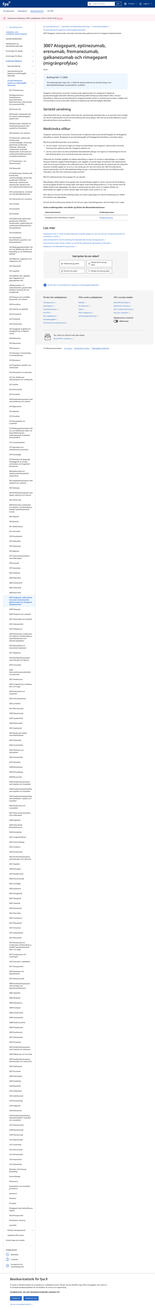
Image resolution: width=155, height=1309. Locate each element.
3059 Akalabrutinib (16, 874)
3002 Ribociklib (15, 578)
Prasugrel (12, 1203)
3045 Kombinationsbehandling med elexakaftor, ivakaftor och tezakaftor (20, 799)
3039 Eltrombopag (16, 772)
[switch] (116, 321)
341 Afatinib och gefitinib (18, 309)
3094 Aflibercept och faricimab (20, 1054)
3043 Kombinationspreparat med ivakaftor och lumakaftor (20, 783)
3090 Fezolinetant (15, 1032)
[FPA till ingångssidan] (7, 3)
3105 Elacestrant (15, 1110)
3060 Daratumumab (16, 879)
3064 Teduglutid (15, 898)
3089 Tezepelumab (16, 1027)
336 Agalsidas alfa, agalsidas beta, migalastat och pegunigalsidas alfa (19, 278)
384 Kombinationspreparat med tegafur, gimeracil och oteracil (21, 494)
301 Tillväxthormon (16, 90)
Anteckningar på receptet (15, 1240)
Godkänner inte (31, 1298)
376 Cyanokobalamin (17, 442)
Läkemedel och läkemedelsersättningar (16, 33)
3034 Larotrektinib (16, 745)
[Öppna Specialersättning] (33, 66)
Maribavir (12, 1198)
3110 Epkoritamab (16, 1140)
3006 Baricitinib (15, 593)
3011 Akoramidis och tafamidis (20, 619)
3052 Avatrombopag (16, 842)
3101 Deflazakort (15, 1091)
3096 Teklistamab (15, 1066)
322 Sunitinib (14, 204)
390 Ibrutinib (14, 521)
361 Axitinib (13, 384)
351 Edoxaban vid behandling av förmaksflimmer (20, 354)
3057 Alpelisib (14, 864)
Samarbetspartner (15, 27)
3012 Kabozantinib (16, 624)
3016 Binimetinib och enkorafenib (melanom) (17, 647)
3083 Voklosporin (15, 1003)
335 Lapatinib (14, 271)
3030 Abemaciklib (15, 723)
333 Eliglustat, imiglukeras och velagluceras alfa (20, 260)
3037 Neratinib (14, 762)
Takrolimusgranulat (16, 1215)
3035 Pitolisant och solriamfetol (16, 751)
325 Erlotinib (14, 214)
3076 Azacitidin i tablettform (19, 962)
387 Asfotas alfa (15, 500)
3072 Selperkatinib (16, 933)
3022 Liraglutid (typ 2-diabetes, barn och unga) (20, 685)
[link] (9, 11)
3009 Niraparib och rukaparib (20, 614)
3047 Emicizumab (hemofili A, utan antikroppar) (20, 814)
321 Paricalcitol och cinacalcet (20, 199)
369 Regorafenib (15, 406)
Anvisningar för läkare (14, 56)
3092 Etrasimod (15, 1042)
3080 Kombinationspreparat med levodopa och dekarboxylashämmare (19, 986)
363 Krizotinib (14, 394)
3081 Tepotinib (14, 993)
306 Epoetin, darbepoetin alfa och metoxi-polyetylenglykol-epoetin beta (20, 116)
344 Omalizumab (15, 324)
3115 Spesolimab (15, 1164)
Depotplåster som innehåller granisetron (19, 1187)
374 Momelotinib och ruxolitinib (17, 422)
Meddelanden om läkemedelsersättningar (14, 45)
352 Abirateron (14, 360)
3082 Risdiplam (15, 998)
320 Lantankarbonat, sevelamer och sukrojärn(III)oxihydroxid (20, 193)
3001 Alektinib (14, 573)
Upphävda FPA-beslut (15, 1235)
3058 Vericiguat (15, 869)
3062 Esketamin (15, 889)
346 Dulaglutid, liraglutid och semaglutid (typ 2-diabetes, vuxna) (20, 331)
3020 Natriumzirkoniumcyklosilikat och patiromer (20, 672)
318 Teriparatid (14, 168)
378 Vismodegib (15, 454)
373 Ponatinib (14, 416)
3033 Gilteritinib (15, 740)
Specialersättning (13, 66)
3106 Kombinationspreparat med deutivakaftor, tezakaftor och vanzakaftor (20, 1118)
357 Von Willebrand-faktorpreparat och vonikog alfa (21, 379)
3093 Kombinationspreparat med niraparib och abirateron (20, 1048)
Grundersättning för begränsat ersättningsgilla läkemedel (16, 83)
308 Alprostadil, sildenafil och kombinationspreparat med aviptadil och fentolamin (20, 126)
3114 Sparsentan (15, 1159)
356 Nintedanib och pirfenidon (20, 372)
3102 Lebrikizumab (16, 1096)
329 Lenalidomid (15, 233)
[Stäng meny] (33, 61)
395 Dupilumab (15, 546)
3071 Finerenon (15, 928)
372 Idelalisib (14, 411)
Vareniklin (13, 1225)
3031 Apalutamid (15, 728)
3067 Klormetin (15, 913)
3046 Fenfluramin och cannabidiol (17, 807)
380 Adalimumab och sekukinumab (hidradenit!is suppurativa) (19, 473)
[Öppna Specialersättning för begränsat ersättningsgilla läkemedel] (33, 73)
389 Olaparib (14, 517)
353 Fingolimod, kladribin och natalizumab (20, 366)
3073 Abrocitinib (15, 938)
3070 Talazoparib (15, 923)
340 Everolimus (15, 304)
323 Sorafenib (14, 209)
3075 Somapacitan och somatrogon (17, 956)
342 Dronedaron (15, 314)
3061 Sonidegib (15, 884)
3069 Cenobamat (15, 918)
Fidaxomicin (13, 1181)
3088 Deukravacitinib (17, 1022)
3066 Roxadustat (15, 908)
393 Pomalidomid (15, 536)
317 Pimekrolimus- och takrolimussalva (17, 162)
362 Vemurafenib (15, 389)
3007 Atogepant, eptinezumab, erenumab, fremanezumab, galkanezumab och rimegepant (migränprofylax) (20, 601)
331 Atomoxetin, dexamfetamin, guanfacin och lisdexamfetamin (20, 240)
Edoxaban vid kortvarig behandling (17, 1170)
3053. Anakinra (14, 847)
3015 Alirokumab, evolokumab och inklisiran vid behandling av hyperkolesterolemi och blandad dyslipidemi (20, 637)
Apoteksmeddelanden (14, 39)
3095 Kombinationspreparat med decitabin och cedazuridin (20, 1060)
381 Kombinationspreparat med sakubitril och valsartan (21, 482)
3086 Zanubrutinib (16, 1013)
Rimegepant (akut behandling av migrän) (21, 1209)
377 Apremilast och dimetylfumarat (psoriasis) (18, 448)
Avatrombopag (14, 1176)
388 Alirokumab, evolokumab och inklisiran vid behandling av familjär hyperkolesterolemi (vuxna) (20, 508)
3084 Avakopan (15, 1008)
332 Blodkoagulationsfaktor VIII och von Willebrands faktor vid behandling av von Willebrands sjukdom (20, 250)
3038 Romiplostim (16, 767)
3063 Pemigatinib (15, 893)
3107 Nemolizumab (16, 1125)
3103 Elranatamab (16, 1101)
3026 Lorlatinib (14, 703)
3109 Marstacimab (16, 1135)
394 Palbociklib (15, 541)
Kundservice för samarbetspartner (17, 1266)
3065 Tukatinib (14, 903)
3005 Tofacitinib (15, 588)
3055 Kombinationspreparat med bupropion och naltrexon (20, 858)
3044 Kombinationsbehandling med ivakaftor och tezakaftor (20, 790)
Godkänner (16, 1298)
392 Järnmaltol (14, 531)
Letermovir (13, 1193)
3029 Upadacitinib (16, 718)
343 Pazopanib (14, 319)
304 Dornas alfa (15, 109)
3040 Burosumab (15, 777)
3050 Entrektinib (15, 832)
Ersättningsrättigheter (14, 61)
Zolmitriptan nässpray (17, 1220)
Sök (118, 4)
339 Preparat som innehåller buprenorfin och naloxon (19, 298)
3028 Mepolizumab (16, 713)
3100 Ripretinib (15, 1086)
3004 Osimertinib (15, 583)
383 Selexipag (14, 488)
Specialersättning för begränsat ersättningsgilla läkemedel (16, 73)
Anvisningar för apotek (14, 51)
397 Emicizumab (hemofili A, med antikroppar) (19, 557)
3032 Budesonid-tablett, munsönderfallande (18, 734)
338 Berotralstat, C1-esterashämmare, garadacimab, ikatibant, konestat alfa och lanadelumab (20, 289)
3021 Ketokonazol (16, 679)
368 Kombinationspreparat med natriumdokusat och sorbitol (21, 400)
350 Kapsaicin (14, 348)
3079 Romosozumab (16, 979)
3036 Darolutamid (16, 757)
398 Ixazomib (14, 563)
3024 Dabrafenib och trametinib (17, 693)
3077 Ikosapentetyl (16, 966)
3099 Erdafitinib (15, 1081)
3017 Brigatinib (15, 653)
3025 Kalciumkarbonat (17, 698)
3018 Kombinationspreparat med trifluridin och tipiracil (19, 659)
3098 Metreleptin (15, 1076)
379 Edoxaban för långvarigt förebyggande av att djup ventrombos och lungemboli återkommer (19, 463)
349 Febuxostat (15, 343)
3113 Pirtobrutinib (16, 1154)
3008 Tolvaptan (15, 609)
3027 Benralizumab (16, 708)
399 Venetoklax (15, 568)
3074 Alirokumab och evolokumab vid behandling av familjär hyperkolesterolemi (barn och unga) (20, 946)
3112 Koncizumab (15, 1150)
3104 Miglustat (14, 1106)
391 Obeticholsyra (16, 526)
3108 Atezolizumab (16, 1130)
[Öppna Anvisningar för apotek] (33, 51)
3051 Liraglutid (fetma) (17, 837)
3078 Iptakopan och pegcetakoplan (16, 973)
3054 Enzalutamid (15, 852)
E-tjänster (14, 1259)
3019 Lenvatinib (15, 665)
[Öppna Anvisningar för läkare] (33, 56)
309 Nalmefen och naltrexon (19, 133)
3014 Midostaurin (15, 629)
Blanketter (14, 1255)
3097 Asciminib (15, 1071)
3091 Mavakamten (16, 1037)
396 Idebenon (14, 551)
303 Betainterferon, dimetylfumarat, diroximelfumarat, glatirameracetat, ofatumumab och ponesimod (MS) (20, 99)
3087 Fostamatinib (16, 1017)
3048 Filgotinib (14, 820)
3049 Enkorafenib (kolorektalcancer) (15, 826)
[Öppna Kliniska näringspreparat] (33, 1230)
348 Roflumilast (15, 338)
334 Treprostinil (15, 266)
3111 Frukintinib (15, 1145)
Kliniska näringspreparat (16, 1230)
